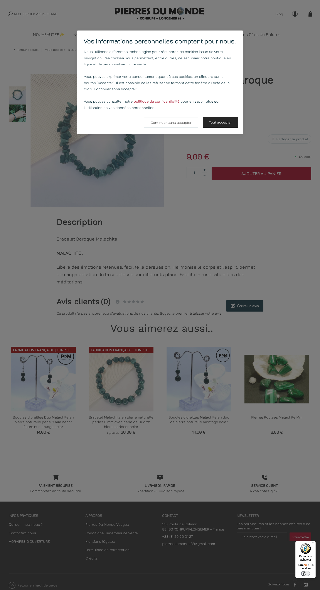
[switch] (305, 573)
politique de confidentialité (157, 101)
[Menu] (313, 543)
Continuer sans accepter (171, 123)
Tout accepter (220, 122)
